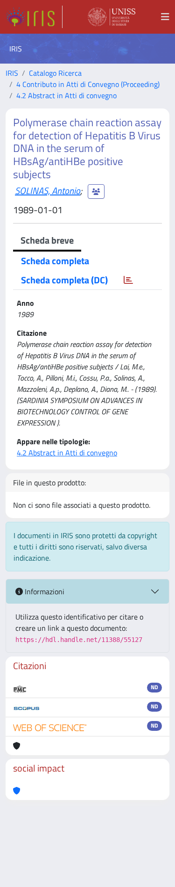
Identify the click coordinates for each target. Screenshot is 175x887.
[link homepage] (34, 17)
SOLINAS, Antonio (47, 190)
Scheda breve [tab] (47, 240)
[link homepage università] (111, 17)
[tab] (128, 280)
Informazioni (43, 591)
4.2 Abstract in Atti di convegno (66, 95)
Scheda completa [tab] (55, 260)
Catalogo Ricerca (55, 73)
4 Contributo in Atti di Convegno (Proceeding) (88, 84)
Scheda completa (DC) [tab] (64, 280)
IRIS (12, 73)
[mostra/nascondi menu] (165, 17)
